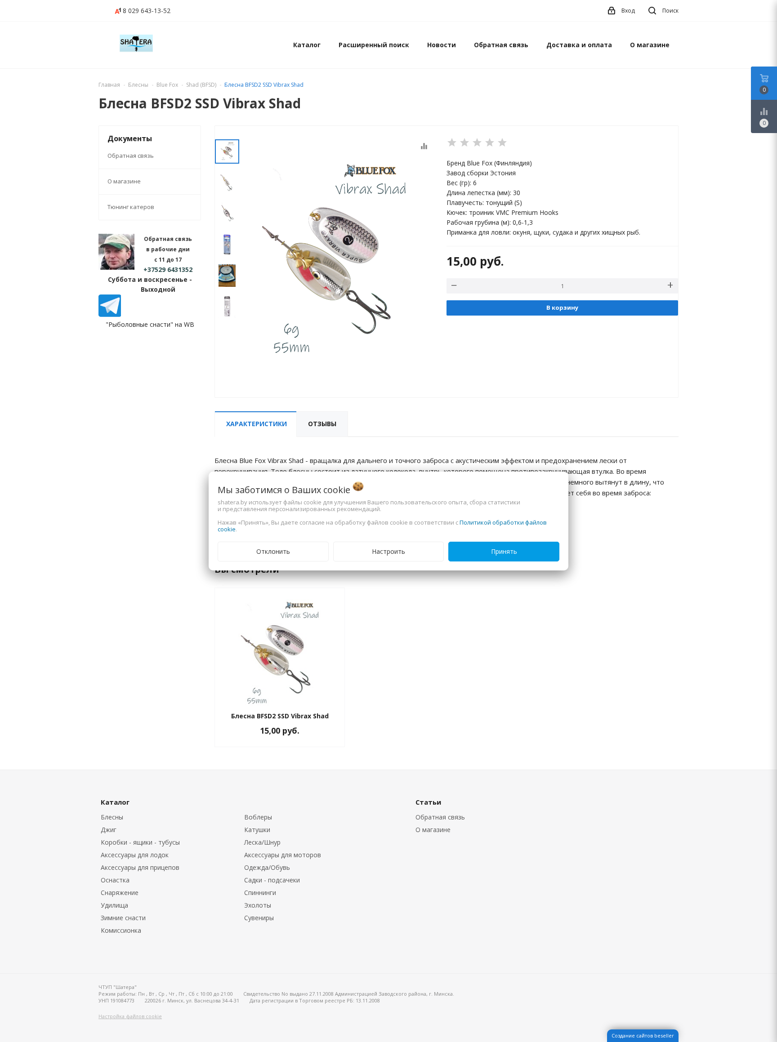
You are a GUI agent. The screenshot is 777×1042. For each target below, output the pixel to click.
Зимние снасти (123, 917)
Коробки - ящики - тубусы (140, 842)
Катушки (257, 829)
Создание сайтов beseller (643, 1035)
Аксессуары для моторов (282, 855)
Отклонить (273, 551)
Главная (109, 85)
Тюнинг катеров (130, 207)
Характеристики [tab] (256, 423)
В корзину (562, 307)
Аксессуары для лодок (135, 855)
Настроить (388, 551)
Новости (441, 44)
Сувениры (259, 917)
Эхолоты (257, 905)
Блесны (112, 817)
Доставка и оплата (579, 44)
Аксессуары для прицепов (140, 867)
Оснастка (115, 880)
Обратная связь (501, 44)
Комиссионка (121, 930)
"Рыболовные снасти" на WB (150, 324)
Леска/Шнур (262, 842)
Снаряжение (119, 892)
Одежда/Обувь (267, 867)
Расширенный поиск (374, 44)
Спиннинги (260, 892)
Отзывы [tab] (322, 423)
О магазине (650, 44)
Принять (504, 551)
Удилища (114, 905)
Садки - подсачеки (272, 880)
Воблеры (258, 817)
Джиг (108, 829)
